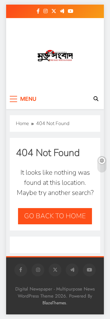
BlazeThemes (54, 303)
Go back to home (55, 216)
